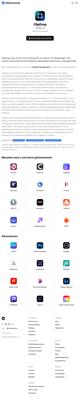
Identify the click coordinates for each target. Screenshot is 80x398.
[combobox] (13, 328)
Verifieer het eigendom (41, 67)
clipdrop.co (40, 28)
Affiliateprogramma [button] (61, 357)
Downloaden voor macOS (41, 38)
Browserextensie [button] (34, 324)
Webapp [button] (31, 328)
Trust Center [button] (59, 370)
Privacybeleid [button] (60, 373)
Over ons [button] (31, 370)
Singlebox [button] (31, 334)
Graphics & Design (18, 140)
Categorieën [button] (59, 328)
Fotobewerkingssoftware (53, 140)
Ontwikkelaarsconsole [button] (36, 344)
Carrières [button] (31, 373)
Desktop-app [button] (33, 321)
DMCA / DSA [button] (32, 390)
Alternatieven (10, 236)
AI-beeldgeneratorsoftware (35, 140)
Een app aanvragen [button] (35, 351)
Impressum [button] (32, 393)
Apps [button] (57, 321)
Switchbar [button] (32, 331)
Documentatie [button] (60, 347)
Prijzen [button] (57, 344)
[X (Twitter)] (2, 324)
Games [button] (57, 324)
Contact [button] (58, 351)
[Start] (11, 3)
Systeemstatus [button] (60, 361)
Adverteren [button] (32, 354)
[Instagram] (12, 324)
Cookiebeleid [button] (59, 377)
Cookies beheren (7, 333)
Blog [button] (56, 354)
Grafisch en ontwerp (40, 31)
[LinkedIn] (6, 324)
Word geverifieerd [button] (34, 347)
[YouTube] (9, 324)
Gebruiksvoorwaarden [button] (36, 386)
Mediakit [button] (31, 377)
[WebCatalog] (3, 318)
